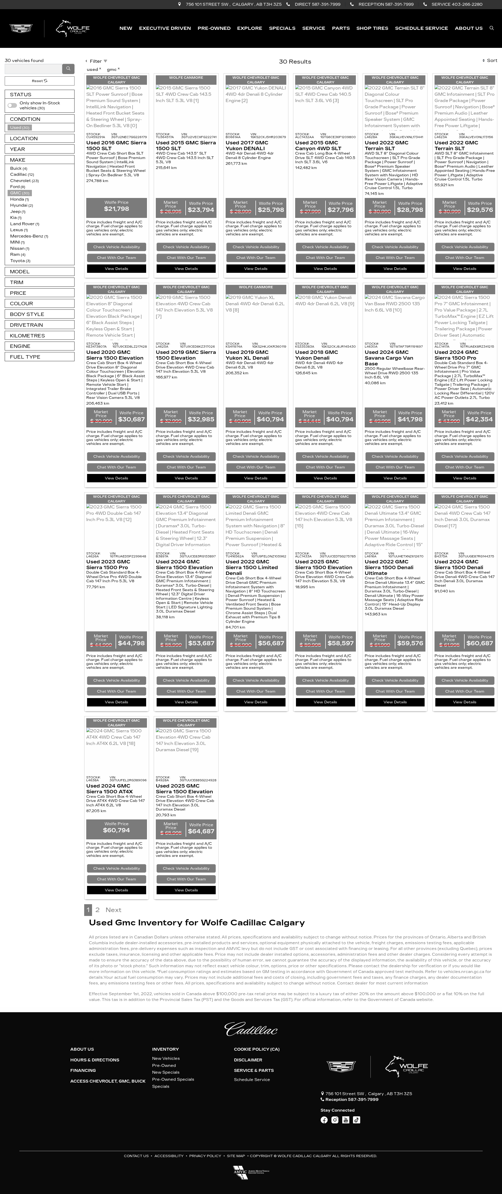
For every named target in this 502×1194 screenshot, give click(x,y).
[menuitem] (41, 105)
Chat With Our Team (116, 258)
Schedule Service (252, 1079)
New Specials (166, 1072)
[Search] (68, 69)
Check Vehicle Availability (116, 247)
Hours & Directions (94, 1060)
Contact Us (136, 1156)
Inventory (165, 1049)
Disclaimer (248, 1060)
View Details (116, 269)
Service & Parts (254, 1070)
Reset (38, 81)
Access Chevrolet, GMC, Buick (108, 1081)
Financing (83, 1070)
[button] (126, 28)
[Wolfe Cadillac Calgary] (50, 28)
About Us (82, 1049)
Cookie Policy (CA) (256, 1049)
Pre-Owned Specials (173, 1079)
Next (114, 910)
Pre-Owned (164, 1065)
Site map (236, 1156)
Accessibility (169, 1156)
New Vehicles (166, 1058)
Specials (160, 1086)
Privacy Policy (205, 1156)
